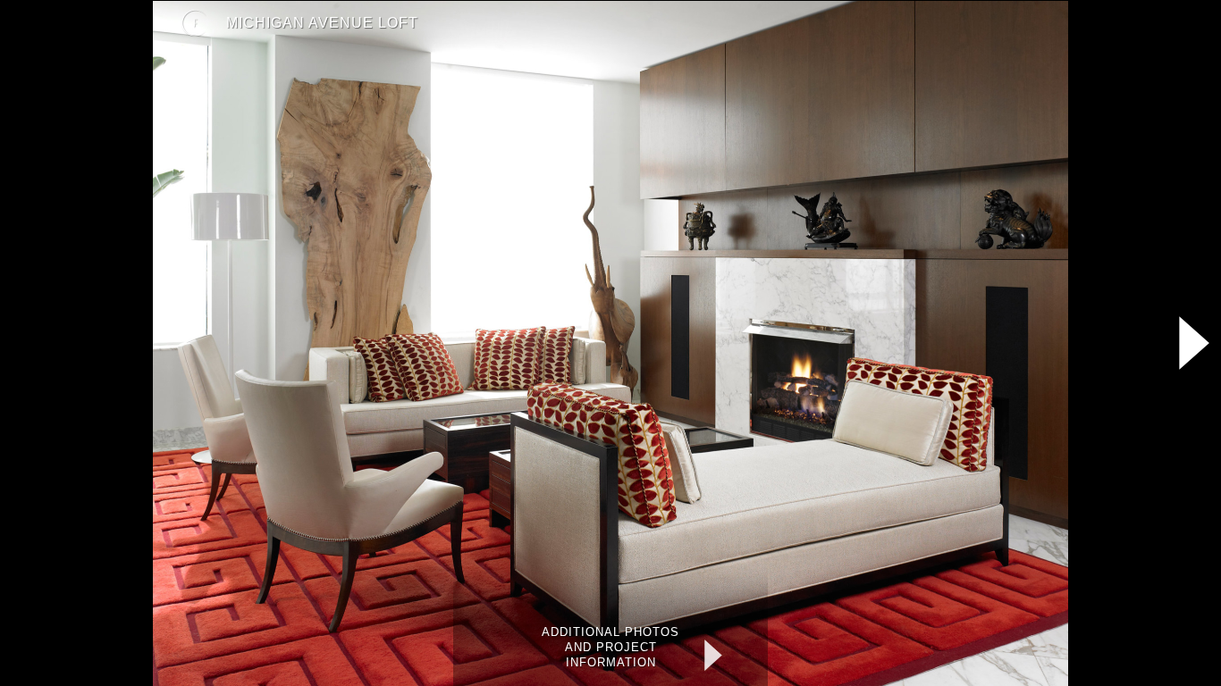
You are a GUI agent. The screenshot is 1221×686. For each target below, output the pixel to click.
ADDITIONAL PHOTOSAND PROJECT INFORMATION (610, 647)
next (735, 655)
